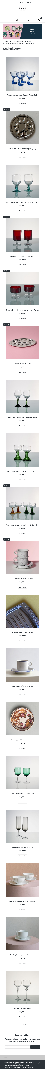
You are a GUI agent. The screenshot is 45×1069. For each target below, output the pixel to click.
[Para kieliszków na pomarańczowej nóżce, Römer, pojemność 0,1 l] (22, 503)
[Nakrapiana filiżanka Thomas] (22, 665)
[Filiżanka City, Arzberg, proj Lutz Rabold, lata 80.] (22, 933)
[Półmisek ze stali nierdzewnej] (22, 611)
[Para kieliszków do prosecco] (22, 826)
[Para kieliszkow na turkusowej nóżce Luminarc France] (22, 181)
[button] (5, 20)
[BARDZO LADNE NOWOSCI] (22, 31)
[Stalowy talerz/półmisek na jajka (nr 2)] (22, 127)
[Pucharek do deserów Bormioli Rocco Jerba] (22, 74)
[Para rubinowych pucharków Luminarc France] (22, 288)
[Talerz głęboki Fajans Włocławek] (22, 718)
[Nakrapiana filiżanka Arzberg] (22, 557)
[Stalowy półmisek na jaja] (22, 342)
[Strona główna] (22, 8)
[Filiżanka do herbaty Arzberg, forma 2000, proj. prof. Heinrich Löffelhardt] (22, 880)
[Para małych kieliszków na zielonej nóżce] (22, 396)
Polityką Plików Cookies (22, 1064)
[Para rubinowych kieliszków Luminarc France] (22, 235)
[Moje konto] (28, 20)
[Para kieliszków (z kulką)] (22, 987)
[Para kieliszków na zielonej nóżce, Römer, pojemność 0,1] (22, 450)
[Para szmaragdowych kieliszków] (22, 772)
